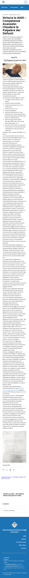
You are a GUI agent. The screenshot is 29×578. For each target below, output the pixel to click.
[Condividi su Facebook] (3, 469)
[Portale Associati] (4, 542)
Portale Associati (21, 542)
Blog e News (22, 545)
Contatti (23, 548)
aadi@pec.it (6, 559)
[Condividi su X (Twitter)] (6, 469)
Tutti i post (4, 7)
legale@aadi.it (6, 557)
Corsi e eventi (14, 7)
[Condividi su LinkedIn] (10, 469)
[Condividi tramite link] (13, 469)
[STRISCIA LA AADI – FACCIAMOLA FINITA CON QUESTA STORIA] (14, 483)
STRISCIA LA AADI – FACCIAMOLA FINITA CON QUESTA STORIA (13, 494)
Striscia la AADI (6, 465)
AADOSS (23, 539)
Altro (22, 7)
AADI (24, 536)
